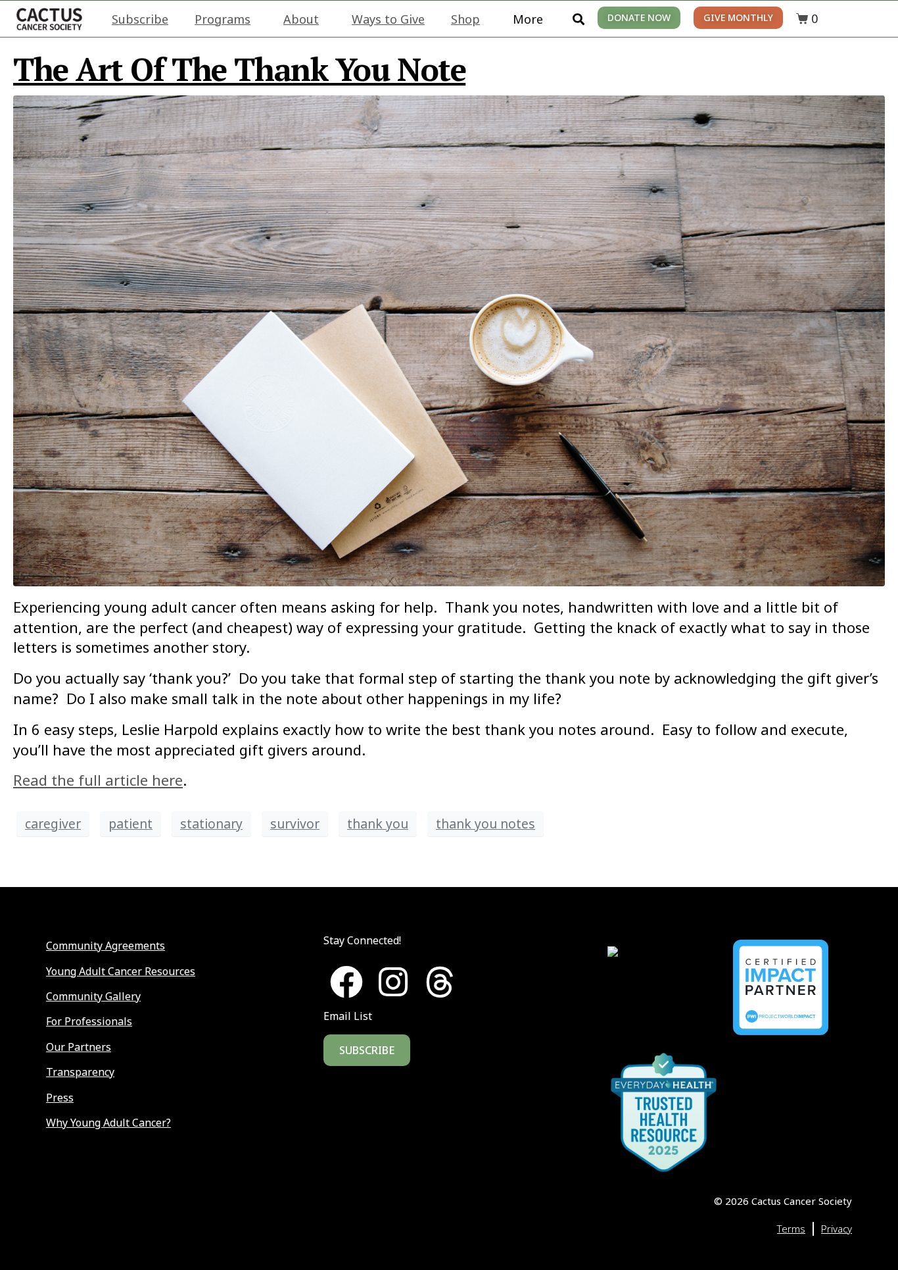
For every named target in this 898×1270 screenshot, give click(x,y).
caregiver (53, 823)
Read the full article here (98, 780)
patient (130, 823)
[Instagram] (393, 981)
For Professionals (89, 1021)
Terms (791, 1228)
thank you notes (485, 823)
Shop (465, 19)
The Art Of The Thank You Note (239, 69)
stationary (211, 823)
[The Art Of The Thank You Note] (449, 339)
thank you (377, 823)
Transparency (80, 1072)
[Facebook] (346, 981)
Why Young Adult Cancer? (108, 1122)
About (301, 19)
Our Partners (78, 1047)
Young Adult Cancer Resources (120, 971)
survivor (294, 823)
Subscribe (140, 19)
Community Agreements (105, 945)
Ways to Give (388, 19)
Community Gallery (93, 996)
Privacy (836, 1228)
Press (60, 1097)
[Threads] (439, 981)
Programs (222, 19)
